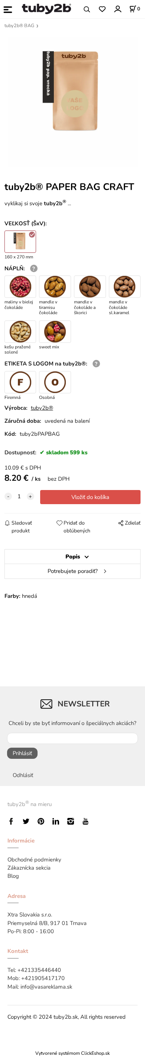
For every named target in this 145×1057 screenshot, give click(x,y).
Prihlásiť (22, 753)
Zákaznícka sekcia (29, 867)
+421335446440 (39, 970)
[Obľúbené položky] (102, 9)
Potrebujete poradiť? (73, 571)
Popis (72, 556)
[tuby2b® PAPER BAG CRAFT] (72, 101)
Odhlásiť (23, 775)
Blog (13, 876)
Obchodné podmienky (34, 859)
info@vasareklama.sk (46, 986)
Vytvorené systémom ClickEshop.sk (72, 1053)
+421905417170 (43, 978)
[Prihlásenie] (117, 8)
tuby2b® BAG (19, 25)
